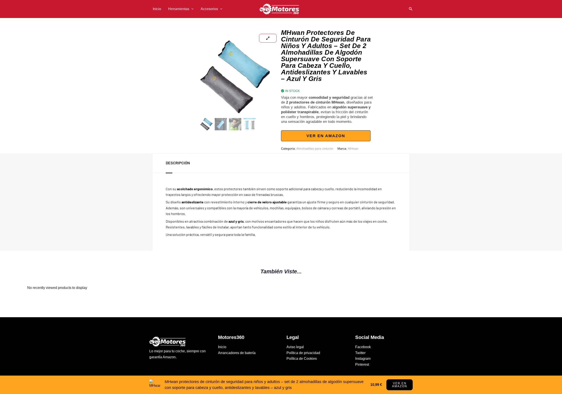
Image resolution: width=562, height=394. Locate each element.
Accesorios (209, 9)
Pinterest (362, 364)
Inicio (157, 9)
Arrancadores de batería (237, 353)
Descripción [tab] (178, 162)
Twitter (360, 353)
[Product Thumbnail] (268, 38)
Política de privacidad (303, 353)
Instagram (363, 358)
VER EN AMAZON (325, 136)
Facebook (363, 347)
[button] (191, 9)
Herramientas (178, 9)
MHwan (353, 148)
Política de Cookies (301, 358)
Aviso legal (295, 347)
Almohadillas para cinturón (314, 148)
